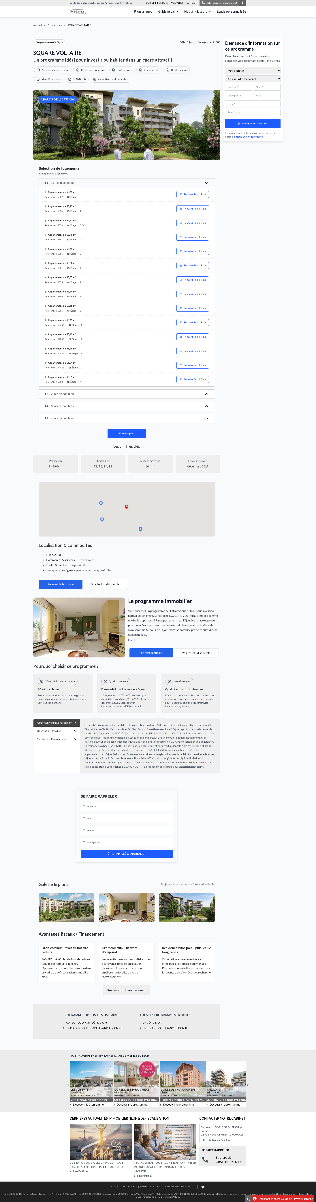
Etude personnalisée (231, 11)
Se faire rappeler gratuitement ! (221, 2)
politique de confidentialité (247, 136)
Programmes (143, 11)
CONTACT (191, 2)
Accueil (37, 25)
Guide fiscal (166, 11)
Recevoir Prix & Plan (195, 194)
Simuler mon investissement (127, 990)
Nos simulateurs (195, 11)
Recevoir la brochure (61, 584)
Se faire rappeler (151, 652)
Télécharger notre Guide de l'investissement (285, 1198)
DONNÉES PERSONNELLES (176, 1186)
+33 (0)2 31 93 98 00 (218, 1139)
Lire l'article (80, 1171)
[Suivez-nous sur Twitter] (203, 1187)
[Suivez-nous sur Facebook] (242, 3)
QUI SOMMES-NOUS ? (157, 2)
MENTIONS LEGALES (150, 1186)
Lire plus (133, 640)
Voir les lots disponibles (106, 584)
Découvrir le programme (88, 1104)
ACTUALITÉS (177, 2)
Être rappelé (126, 433)
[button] (127, 507)
